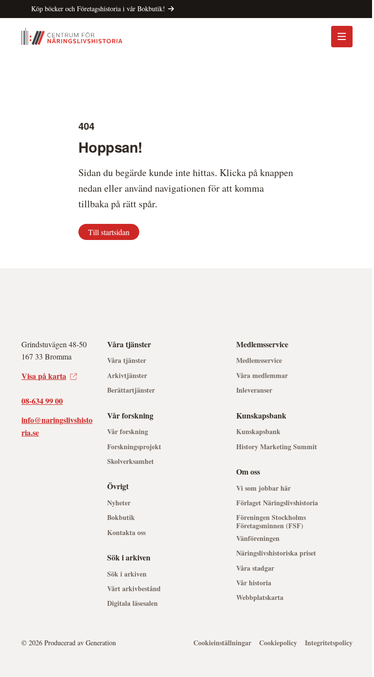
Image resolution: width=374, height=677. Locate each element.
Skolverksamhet (130, 462)
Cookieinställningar (222, 643)
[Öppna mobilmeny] (342, 36)
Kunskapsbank (258, 432)
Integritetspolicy (329, 643)
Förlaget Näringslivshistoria (277, 503)
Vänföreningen (258, 539)
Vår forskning (127, 432)
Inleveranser (254, 390)
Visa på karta (43, 375)
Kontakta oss (126, 533)
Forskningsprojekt (134, 447)
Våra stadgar (255, 568)
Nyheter (119, 503)
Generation (101, 642)
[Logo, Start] (72, 36)
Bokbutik (121, 518)
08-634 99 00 (42, 400)
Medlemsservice (259, 361)
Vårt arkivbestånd (134, 589)
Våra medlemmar (262, 376)
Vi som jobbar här (263, 488)
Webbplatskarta (259, 598)
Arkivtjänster (127, 376)
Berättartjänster (131, 390)
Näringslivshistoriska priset (276, 553)
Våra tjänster (126, 361)
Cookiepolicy (278, 643)
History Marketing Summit (276, 447)
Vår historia (253, 583)
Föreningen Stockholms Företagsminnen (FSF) (271, 522)
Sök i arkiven (127, 574)
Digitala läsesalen (132, 603)
